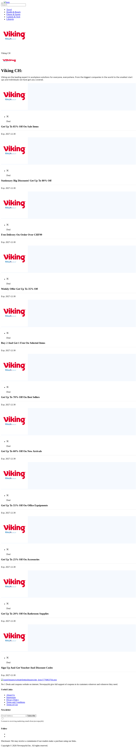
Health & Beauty (13, 12)
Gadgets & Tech (13, 17)
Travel (9, 9)
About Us (10, 695)
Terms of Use (12, 705)
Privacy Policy (12, 700)
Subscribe (31, 716)
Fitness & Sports (13, 14)
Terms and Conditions (15, 702)
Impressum (11, 697)
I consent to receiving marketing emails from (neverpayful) (22, 721)
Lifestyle (10, 19)
